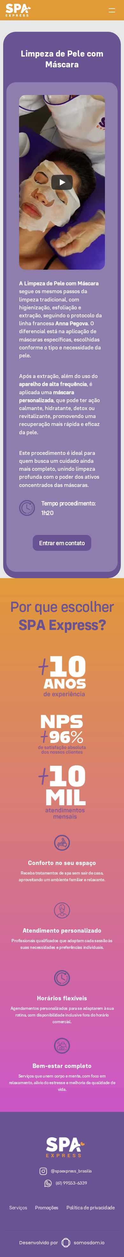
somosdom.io (89, 1243)
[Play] (62, 182)
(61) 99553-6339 (71, 1183)
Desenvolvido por (38, 1243)
